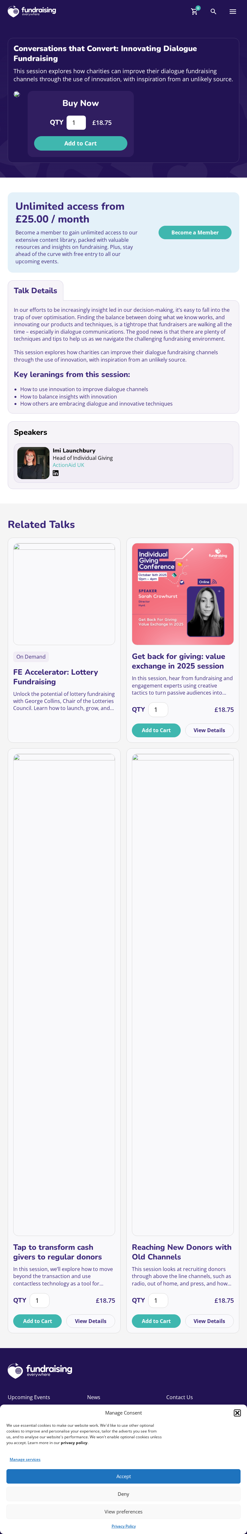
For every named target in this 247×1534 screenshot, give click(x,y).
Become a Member (195, 232)
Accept (123, 1476)
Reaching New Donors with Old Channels (182, 1252)
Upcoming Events (29, 1397)
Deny (123, 1494)
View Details (209, 730)
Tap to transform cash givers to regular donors (57, 1252)
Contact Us (179, 1397)
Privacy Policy (124, 1526)
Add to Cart (80, 143)
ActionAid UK (68, 465)
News (93, 1397)
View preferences (123, 1511)
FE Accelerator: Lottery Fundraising (55, 677)
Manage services (25, 1459)
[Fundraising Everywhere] (32, 11)
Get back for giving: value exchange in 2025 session (178, 661)
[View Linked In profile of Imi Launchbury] (56, 473)
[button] (237, 1413)
